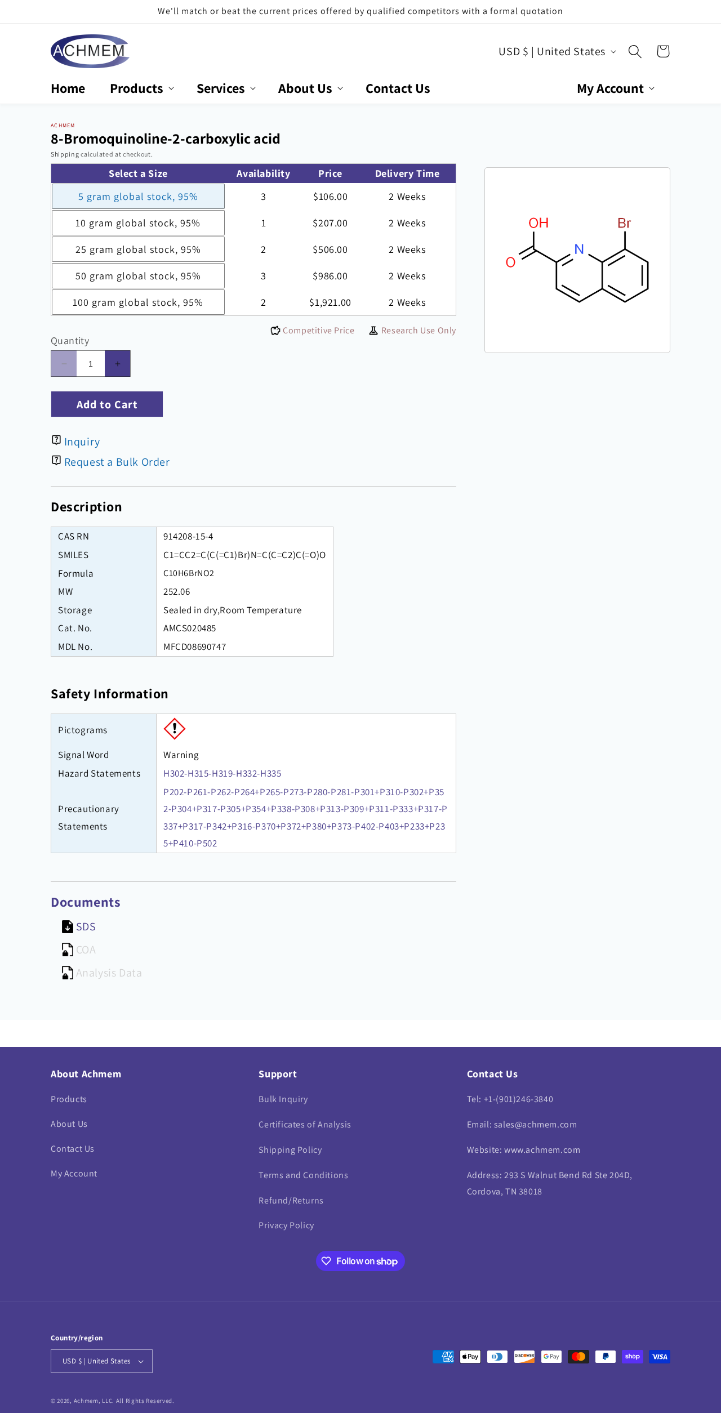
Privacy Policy (286, 1225)
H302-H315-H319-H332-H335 (222, 773)
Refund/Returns (291, 1200)
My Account (74, 1173)
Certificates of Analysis (305, 1124)
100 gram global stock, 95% (138, 302)
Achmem (86, 1401)
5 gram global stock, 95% (138, 196)
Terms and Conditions (303, 1175)
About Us (69, 1124)
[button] (141, 88)
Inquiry (82, 441)
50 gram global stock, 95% (138, 275)
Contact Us (73, 1149)
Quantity (70, 340)
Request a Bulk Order (117, 461)
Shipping (65, 154)
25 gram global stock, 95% (138, 249)
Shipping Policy (290, 1150)
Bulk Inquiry (283, 1099)
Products (69, 1099)
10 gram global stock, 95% (138, 222)
